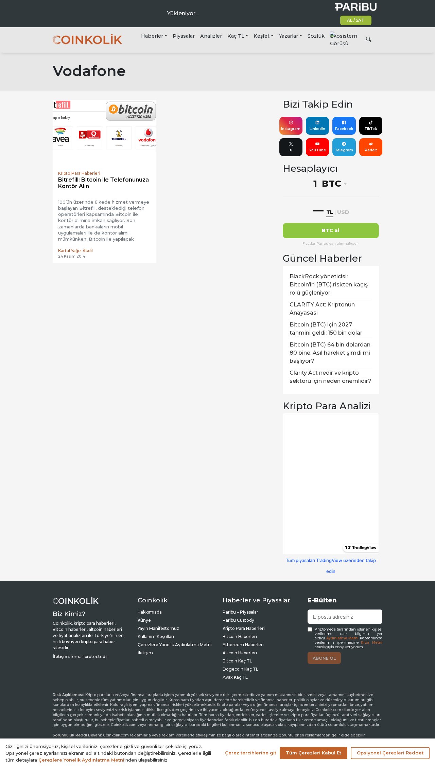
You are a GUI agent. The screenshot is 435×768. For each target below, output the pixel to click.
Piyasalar (184, 36)
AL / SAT (355, 20)
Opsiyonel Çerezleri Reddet (390, 752)
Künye (144, 620)
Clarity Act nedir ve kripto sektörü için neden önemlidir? (330, 377)
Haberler (152, 36)
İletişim (145, 652)
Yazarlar (288, 36)
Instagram (290, 129)
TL (329, 212)
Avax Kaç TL (235, 677)
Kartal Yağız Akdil (75, 250)
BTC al (331, 230)
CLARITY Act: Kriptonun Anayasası (322, 308)
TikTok (370, 129)
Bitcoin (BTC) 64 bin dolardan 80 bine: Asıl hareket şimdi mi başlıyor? (330, 352)
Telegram (344, 150)
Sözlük (316, 36)
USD (343, 212)
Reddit (371, 150)
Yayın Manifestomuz (158, 628)
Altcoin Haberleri (240, 652)
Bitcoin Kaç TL (237, 660)
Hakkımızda (150, 612)
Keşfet (261, 36)
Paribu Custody (238, 620)
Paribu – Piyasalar (240, 612)
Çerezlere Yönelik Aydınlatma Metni (175, 644)
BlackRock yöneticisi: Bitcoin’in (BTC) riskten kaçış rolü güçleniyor (329, 284)
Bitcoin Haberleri (240, 636)
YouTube (317, 150)
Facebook (344, 129)
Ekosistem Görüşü (343, 39)
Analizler (211, 36)
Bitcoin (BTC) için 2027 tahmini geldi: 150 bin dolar (326, 328)
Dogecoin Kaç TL (240, 669)
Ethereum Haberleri (243, 644)
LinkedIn (317, 129)
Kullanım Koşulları (156, 636)
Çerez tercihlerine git (250, 752)
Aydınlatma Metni (342, 638)
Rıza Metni (371, 642)
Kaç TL (235, 36)
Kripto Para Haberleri (244, 628)
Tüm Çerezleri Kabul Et (313, 752)
